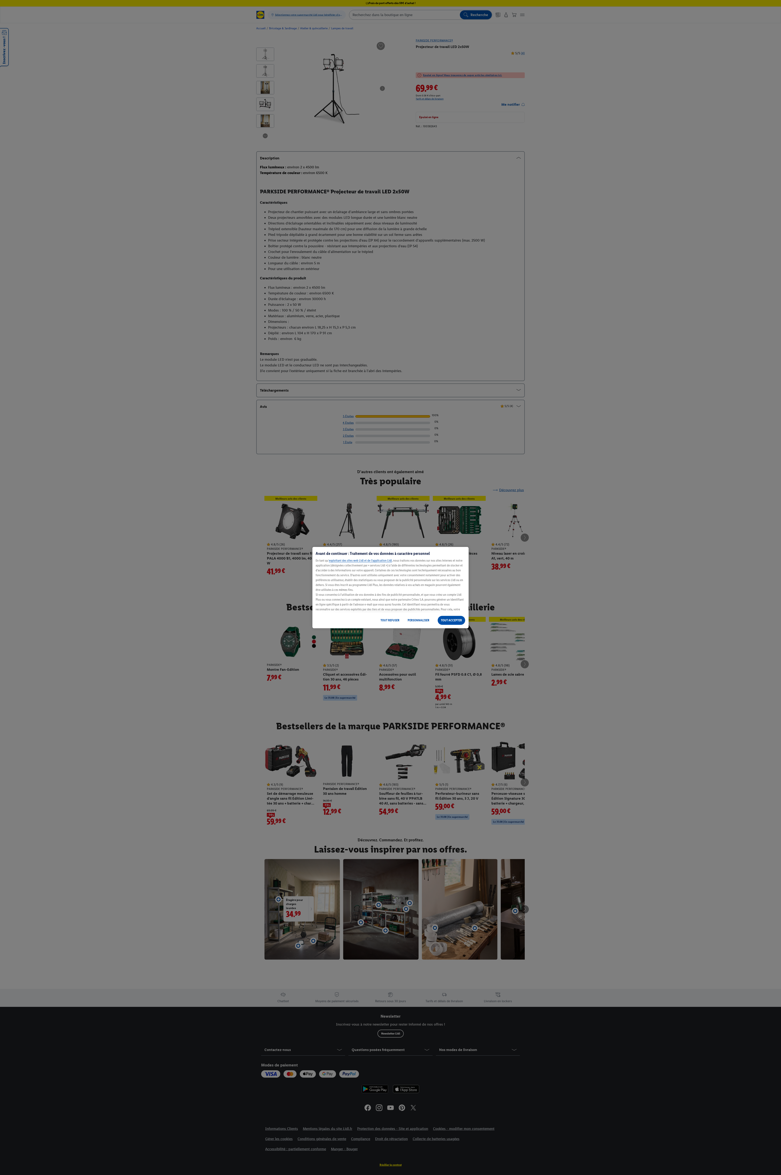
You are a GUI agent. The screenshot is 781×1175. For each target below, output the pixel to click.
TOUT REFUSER (390, 620)
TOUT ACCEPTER (451, 620)
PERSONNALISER (418, 620)
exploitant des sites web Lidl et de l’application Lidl (360, 560)
